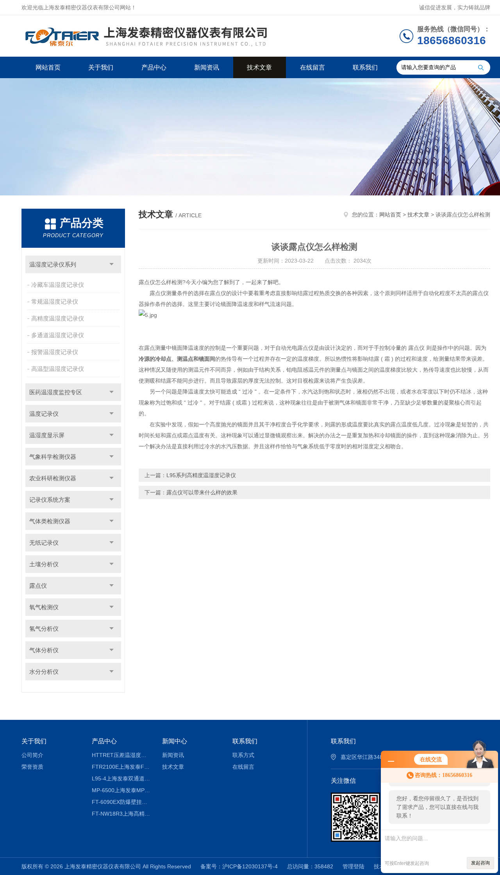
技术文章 (259, 67)
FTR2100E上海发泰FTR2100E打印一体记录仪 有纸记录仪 (121, 767)
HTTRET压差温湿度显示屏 (121, 755)
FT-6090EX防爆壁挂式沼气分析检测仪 (121, 802)
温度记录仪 (44, 413)
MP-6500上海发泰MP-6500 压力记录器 (121, 790)
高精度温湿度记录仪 (57, 318)
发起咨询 (480, 863)
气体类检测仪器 (49, 521)
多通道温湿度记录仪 (57, 335)
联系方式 (243, 755)
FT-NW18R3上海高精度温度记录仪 (121, 814)
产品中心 (153, 67)
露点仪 (38, 585)
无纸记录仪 (44, 542)
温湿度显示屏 (46, 435)
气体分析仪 (44, 650)
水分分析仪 (44, 671)
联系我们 (365, 67)
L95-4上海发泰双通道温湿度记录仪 (121, 778)
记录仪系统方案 (49, 499)
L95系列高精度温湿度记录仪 (201, 475)
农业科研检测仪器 (52, 478)
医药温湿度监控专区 (55, 392)
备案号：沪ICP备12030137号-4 (239, 866)
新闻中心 (174, 741)
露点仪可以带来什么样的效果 (202, 492)
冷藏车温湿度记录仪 (57, 284)
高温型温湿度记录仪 (57, 368)
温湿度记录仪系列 (52, 264)
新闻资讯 (206, 67)
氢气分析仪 (44, 628)
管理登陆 (353, 866)
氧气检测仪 (44, 607)
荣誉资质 (32, 767)
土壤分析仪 (44, 564)
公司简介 (32, 755)
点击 (111, 264)
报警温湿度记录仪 (54, 352)
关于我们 (100, 67)
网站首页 (48, 67)
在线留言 (312, 67)
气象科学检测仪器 (52, 456)
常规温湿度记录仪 (54, 301)
